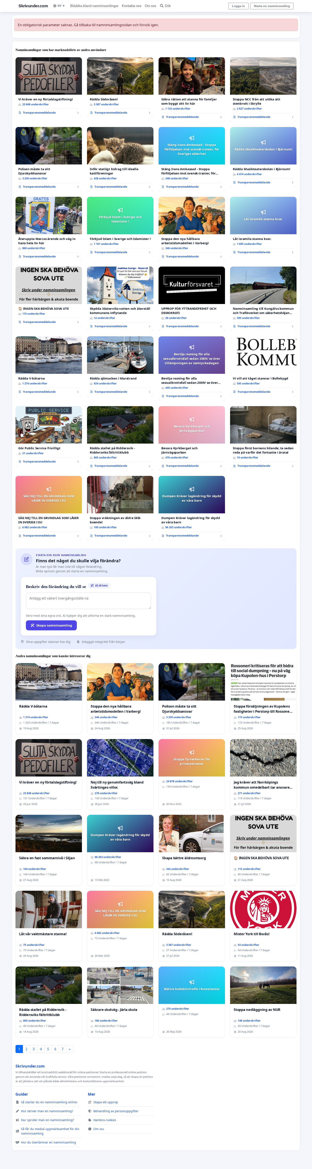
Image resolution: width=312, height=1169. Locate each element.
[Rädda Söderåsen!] (120, 87)
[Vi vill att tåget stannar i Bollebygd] (263, 366)
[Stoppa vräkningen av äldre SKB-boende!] (120, 508)
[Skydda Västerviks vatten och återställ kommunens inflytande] (120, 299)
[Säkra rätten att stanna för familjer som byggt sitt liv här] (192, 89)
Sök (168, 6)
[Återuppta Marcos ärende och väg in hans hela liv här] (48, 229)
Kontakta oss (131, 6)
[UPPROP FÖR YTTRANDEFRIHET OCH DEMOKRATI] (192, 299)
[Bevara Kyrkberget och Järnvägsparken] (192, 438)
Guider (21, 1094)
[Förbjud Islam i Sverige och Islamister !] (120, 227)
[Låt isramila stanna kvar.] (263, 227)
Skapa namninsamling (54, 625)
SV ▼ (61, 5)
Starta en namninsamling (272, 6)
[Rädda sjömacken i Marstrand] (120, 366)
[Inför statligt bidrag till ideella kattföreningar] (120, 159)
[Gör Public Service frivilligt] (48, 436)
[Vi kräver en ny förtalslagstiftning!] (48, 87)
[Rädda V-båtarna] (48, 366)
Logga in (238, 6)
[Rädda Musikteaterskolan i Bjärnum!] (263, 157)
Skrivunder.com (33, 6)
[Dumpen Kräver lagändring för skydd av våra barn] (192, 508)
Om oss (150, 6)
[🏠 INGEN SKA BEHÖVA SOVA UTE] (48, 297)
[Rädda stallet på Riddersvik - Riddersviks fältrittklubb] (120, 438)
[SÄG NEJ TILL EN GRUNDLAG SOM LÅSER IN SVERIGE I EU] (48, 508)
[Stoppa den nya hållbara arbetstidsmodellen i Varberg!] (192, 229)
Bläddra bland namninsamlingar (94, 6)
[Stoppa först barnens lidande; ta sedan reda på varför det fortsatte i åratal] (263, 438)
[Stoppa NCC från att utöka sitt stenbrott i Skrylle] (263, 89)
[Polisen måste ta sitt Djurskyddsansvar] (48, 159)
